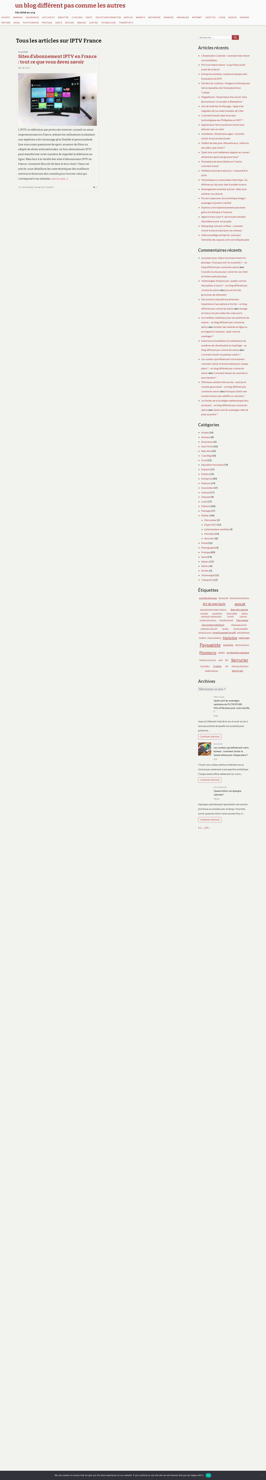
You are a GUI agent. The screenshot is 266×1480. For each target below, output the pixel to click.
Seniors (81, 22)
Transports (126, 22)
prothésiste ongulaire (238, 652)
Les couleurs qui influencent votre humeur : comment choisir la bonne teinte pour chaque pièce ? (231, 751)
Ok (208, 1475)
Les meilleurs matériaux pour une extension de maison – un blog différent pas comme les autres (225, 322)
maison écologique (214, 638)
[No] (262, 1475)
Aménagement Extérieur (239, 598)
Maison (232, 17)
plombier (221, 653)
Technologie (108, 22)
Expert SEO (210, 524)
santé (220, 660)
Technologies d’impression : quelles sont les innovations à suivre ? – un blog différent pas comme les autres (224, 285)
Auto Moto (48, 17)
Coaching (77, 17)
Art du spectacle (214, 604)
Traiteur (217, 666)
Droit (89, 17)
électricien (237, 670)
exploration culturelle (209, 629)
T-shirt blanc (205, 666)
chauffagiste (217, 613)
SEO (226, 660)
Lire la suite (59, 178)
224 (206, 827)
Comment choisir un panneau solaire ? (220, 354)
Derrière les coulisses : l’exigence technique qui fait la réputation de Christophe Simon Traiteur (225, 88)
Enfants (140, 17)
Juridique (202, 638)
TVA (226, 666)
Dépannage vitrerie (239, 625)
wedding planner (211, 671)
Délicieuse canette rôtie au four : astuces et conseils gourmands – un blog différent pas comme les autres (223, 387)
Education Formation (108, 17)
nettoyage (244, 637)
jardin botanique (243, 632)
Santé (58, 22)
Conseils (230, 616)
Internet (197, 17)
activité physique (208, 598)
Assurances (32, 17)
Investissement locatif (224, 632)
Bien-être (63, 17)
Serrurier (239, 659)
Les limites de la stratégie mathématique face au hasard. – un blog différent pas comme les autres (224, 405)
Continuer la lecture (210, 736)
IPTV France (47, 187)
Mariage (244, 17)
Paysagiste (210, 645)
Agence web (223, 598)
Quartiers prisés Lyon (207, 660)
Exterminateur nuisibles (216, 529)
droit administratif (226, 620)
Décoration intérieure (213, 624)
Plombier (209, 533)
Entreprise (154, 17)
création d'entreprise (208, 620)
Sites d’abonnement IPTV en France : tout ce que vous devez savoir (57, 59)
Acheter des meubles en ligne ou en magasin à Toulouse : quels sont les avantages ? (224, 331)
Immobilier (183, 17)
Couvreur (243, 616)
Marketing (230, 638)
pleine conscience (242, 645)
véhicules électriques (240, 666)
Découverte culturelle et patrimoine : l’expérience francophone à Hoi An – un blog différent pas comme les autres (224, 304)
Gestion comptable (241, 629)
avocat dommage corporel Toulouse (213, 610)
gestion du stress (205, 632)
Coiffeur (244, 613)
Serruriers (209, 538)
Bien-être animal (239, 609)
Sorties (93, 22)
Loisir (222, 17)
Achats (6, 17)
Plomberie (207, 652)
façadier (225, 629)
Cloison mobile (231, 613)
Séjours (69, 22)
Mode (17, 22)
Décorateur (210, 520)
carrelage (204, 613)
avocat (240, 603)
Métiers (6, 22)
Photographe (31, 22)
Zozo (27, 68)
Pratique (47, 22)
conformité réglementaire (211, 616)
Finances (168, 17)
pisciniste (228, 644)
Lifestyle (210, 17)
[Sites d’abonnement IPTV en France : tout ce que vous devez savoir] (57, 99)
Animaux (18, 17)
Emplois (128, 17)
